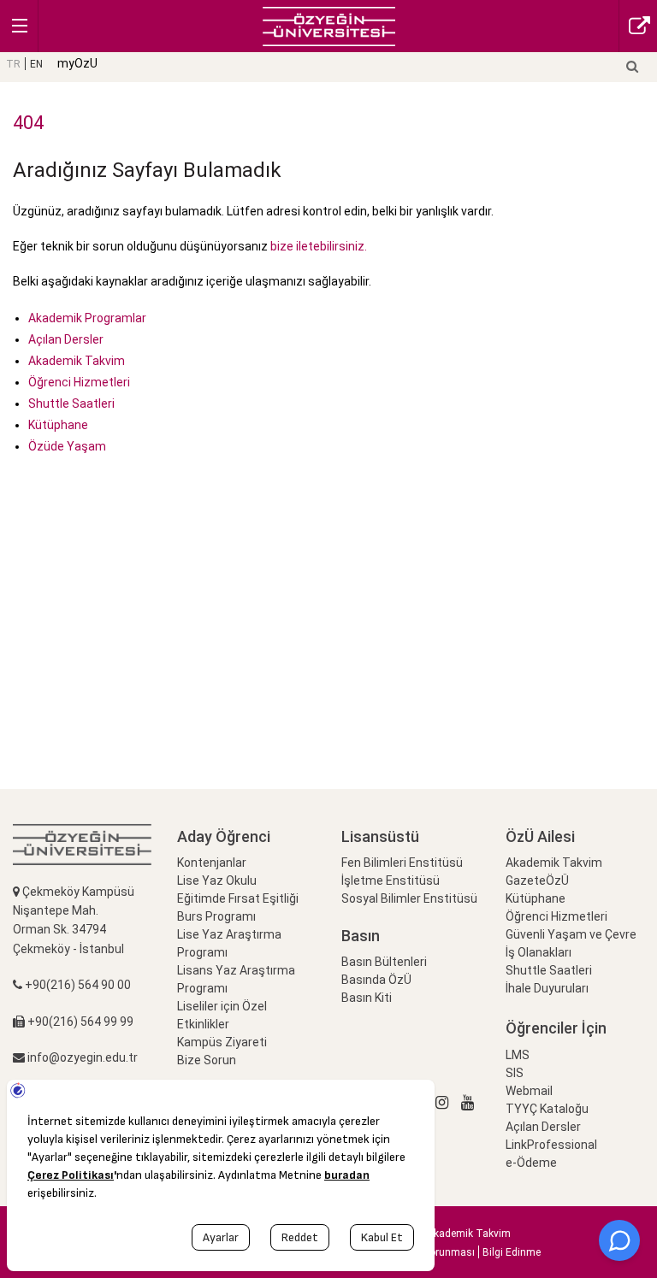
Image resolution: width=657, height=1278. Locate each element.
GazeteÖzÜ (537, 880)
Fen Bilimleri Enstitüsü (402, 862)
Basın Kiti (366, 997)
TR (13, 64)
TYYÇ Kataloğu (547, 1109)
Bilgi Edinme (511, 1252)
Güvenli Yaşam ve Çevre (571, 934)
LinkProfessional (551, 1144)
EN (36, 64)
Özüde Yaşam (67, 446)
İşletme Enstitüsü (390, 880)
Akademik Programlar (87, 318)
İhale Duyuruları (547, 988)
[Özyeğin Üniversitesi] (329, 25)
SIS (515, 1073)
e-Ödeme (531, 1162)
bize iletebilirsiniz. (317, 246)
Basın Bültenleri (384, 962)
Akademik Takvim (76, 361)
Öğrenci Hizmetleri (79, 382)
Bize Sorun (206, 1060)
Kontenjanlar (211, 862)
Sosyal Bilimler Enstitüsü (409, 898)
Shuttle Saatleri (71, 403)
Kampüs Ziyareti (222, 1042)
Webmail (529, 1091)
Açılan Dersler (66, 339)
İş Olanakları (538, 952)
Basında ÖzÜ (376, 979)
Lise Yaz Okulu (217, 880)
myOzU (77, 63)
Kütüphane (58, 425)
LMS (518, 1055)
